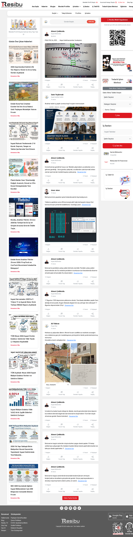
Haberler (45, 6)
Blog (2, 520)
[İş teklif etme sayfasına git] (117, 178)
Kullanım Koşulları (16, 528)
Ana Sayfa (35, 6)
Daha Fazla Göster (70, 498)
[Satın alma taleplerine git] (117, 63)
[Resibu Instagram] (61, 508)
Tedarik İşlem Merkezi (110, 6)
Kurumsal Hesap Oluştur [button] (107, 2)
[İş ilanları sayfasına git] (117, 192)
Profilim (78, 13)
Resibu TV (4, 523)
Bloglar (53, 6)
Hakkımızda (5, 518)
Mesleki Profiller (64, 6)
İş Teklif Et (95, 6)
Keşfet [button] (54, 13)
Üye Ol (3, 528)
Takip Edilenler (67, 13)
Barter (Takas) (110, 110)
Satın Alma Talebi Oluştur (117, 88)
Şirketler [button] (76, 6)
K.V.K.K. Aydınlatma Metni (19, 523)
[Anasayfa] (11, 4)
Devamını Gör (81, 172)
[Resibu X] (79, 508)
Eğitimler (123, 6)
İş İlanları (86, 6)
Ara (118, 115)
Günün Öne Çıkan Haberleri (20, 41)
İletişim (3, 530)
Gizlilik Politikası (16, 525)
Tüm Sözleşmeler (17, 530)
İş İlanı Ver (121, 2)
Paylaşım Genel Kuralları (19, 518)
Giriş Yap (4, 525)
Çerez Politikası (16, 520)
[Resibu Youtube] (75, 508)
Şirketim (88, 13)
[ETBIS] (118, 529)
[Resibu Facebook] (66, 508)
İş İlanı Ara (118, 146)
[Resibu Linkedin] (70, 508)
